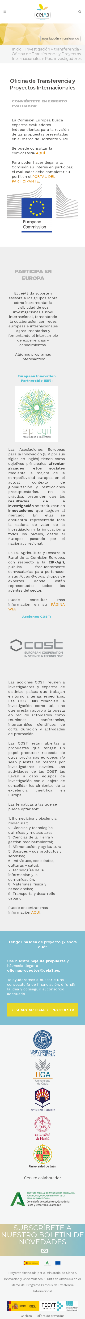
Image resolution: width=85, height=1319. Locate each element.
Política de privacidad (49, 1316)
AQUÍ (40, 153)
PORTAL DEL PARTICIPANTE (33, 178)
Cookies (26, 1316)
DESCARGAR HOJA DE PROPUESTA (42, 1010)
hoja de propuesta (48, 961)
